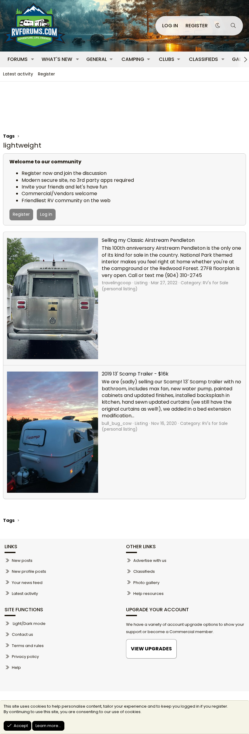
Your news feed (27, 583)
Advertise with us (149, 560)
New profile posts (29, 571)
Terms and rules (28, 646)
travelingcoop (116, 283)
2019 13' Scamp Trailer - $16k (135, 373)
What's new (57, 59)
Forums (18, 59)
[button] (32, 59)
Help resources (148, 593)
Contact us (22, 634)
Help (16, 667)
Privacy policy (25, 656)
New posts (22, 560)
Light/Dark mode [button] (29, 623)
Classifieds (203, 59)
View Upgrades (151, 648)
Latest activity (18, 74)
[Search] (233, 26)
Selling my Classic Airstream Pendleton (148, 240)
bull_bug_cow (116, 423)
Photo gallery (146, 583)
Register (46, 74)
